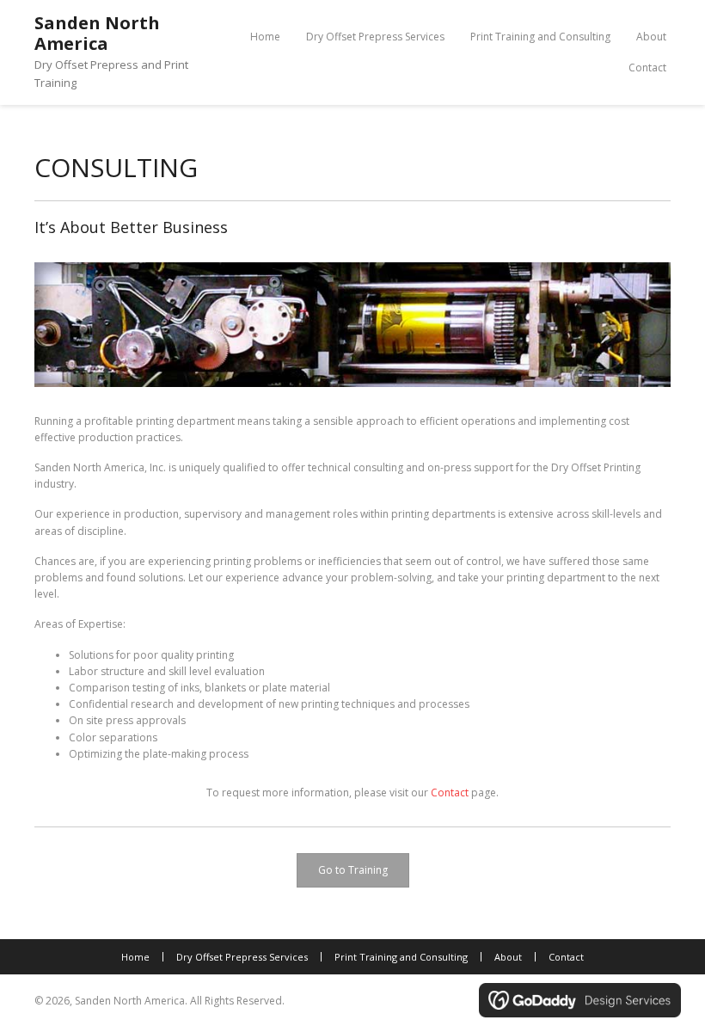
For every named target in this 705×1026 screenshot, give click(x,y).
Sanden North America (97, 33)
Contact (450, 792)
